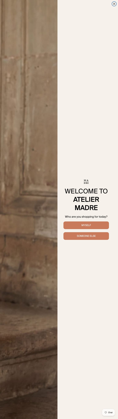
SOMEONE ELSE (86, 236)
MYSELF (86, 225)
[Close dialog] (114, 4)
